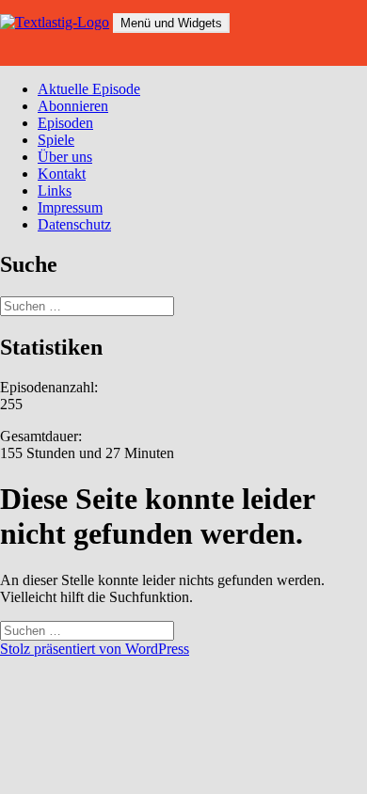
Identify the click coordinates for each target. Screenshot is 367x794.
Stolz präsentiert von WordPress (94, 649)
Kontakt (62, 174)
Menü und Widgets (171, 23)
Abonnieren (73, 106)
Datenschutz (74, 224)
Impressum (70, 207)
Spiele (56, 140)
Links (55, 190)
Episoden (65, 123)
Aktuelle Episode (89, 89)
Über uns (65, 157)
